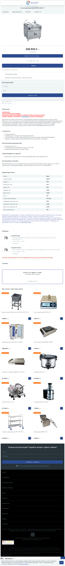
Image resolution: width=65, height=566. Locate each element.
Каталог (4, 472)
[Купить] (29, 318)
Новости (4, 498)
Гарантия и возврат (7, 487)
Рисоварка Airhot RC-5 (40, 372)
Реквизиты (5, 513)
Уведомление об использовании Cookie (32, 539)
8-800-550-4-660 (26, 222)
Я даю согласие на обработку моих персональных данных (33, 466)
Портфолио (5, 508)
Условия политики (23, 564)
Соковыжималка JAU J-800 (41, 402)
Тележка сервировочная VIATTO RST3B (12, 432)
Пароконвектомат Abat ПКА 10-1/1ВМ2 (12, 342)
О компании (5, 477)
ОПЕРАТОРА (25, 116)
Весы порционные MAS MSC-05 (42, 312)
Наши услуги (5, 503)
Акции (4, 493)
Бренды (4, 519)
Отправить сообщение (32, 462)
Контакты (5, 524)
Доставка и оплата (7, 482)
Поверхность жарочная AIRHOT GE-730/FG (13, 372)
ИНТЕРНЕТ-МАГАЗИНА (36, 116)
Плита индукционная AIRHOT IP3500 (43, 342)
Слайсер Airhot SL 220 (8, 402)
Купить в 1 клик (32, 95)
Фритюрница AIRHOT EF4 (40, 432)
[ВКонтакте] (33, 535)
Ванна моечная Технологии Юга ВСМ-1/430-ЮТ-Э (15, 312)
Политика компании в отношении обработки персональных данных (32, 538)
